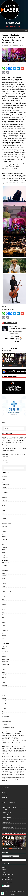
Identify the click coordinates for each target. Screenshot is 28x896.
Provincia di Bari (5, 819)
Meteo (3, 609)
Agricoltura (4, 482)
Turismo (4, 708)
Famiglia (4, 555)
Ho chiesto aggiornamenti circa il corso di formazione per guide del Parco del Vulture (13, 778)
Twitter (3, 872)
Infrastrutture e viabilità (7, 591)
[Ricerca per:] (14, 428)
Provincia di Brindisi (6, 822)
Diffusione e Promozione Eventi (9, 802)
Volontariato (5, 724)
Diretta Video (5, 790)
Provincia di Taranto (6, 817)
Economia (4, 539)
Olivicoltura (4, 617)
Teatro (3, 695)
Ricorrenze (4, 646)
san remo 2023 (5, 651)
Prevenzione (5, 625)
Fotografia (4, 565)
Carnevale (4, 508)
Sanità (3, 654)
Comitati (4, 516)
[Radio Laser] (9, 18)
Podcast (4, 620)
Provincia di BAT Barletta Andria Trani (10, 827)
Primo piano (5, 628)
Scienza (3, 667)
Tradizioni (4, 703)
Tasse (3, 693)
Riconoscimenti (5, 643)
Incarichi (4, 583)
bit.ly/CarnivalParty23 (8, 163)
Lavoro (3, 602)
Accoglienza (5, 476)
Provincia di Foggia (6, 829)
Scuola (3, 669)
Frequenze (4, 797)
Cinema (3, 510)
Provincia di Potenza (6, 814)
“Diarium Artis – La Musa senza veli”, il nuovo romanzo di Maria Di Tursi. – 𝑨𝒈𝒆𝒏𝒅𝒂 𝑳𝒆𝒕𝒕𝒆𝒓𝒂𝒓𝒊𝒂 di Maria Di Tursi (14, 767)
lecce (7, 322)
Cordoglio (4, 529)
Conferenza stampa (7, 523)
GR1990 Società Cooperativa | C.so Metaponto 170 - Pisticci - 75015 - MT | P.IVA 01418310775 (14, 893)
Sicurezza (4, 674)
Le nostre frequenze (6, 795)
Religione (4, 638)
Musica (3, 615)
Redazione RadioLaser (18, 45)
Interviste (4, 596)
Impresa (4, 581)
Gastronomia (5, 568)
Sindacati (4, 677)
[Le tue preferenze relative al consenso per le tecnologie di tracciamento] (2, 893)
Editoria (3, 542)
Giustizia (4, 575)
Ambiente (4, 487)
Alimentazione (5, 484)
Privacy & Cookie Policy (7, 809)
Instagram (4, 869)
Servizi (3, 672)
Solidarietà (4, 682)
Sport (3, 687)
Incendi (3, 586)
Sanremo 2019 (5, 659)
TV (2, 711)
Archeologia (5, 492)
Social (3, 680)
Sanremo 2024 (5, 664)
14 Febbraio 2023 (7, 45)
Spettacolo (4, 685)
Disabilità (4, 536)
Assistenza (4, 500)
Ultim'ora (4, 714)
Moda (3, 612)
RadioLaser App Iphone (7, 877)
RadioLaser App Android (7, 874)
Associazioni (5, 503)
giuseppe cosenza (6, 777)
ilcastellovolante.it (7, 170)
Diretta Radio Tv (5, 787)
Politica (3, 622)
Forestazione (5, 557)
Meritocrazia (5, 607)
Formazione (5, 560)
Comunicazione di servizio (8, 521)
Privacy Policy (6, 885)
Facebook (4, 867)
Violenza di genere (6, 721)
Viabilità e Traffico (6, 719)
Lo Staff (3, 792)
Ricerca (3, 641)
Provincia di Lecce (6, 824)
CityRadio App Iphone (7, 882)
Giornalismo (5, 570)
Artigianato (4, 497)
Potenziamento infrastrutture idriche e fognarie (13, 454)
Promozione (5, 630)
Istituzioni (4, 599)
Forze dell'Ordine (6, 562)
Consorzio (4, 526)
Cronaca (4, 531)
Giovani (3, 573)
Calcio (3, 505)
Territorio (4, 701)
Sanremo (4, 656)
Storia (3, 690)
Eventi (3, 552)
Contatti (3, 800)
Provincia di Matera (6, 812)
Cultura (3, 534)
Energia (3, 549)
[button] (26, 30)
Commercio (4, 518)
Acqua (3, 479)
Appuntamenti (5, 489)
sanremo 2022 (5, 661)
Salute (3, 648)
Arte (3, 495)
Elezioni (3, 544)
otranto (13, 322)
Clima (3, 513)
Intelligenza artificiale (7, 594)
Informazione (5, 588)
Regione (4, 635)
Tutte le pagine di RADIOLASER (9, 807)
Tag (2, 805)
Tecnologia (4, 698)
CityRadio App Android (7, 879)
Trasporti (4, 706)
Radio (3, 633)
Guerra (3, 578)
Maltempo (4, 604)
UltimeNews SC (5, 716)
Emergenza (4, 547)
